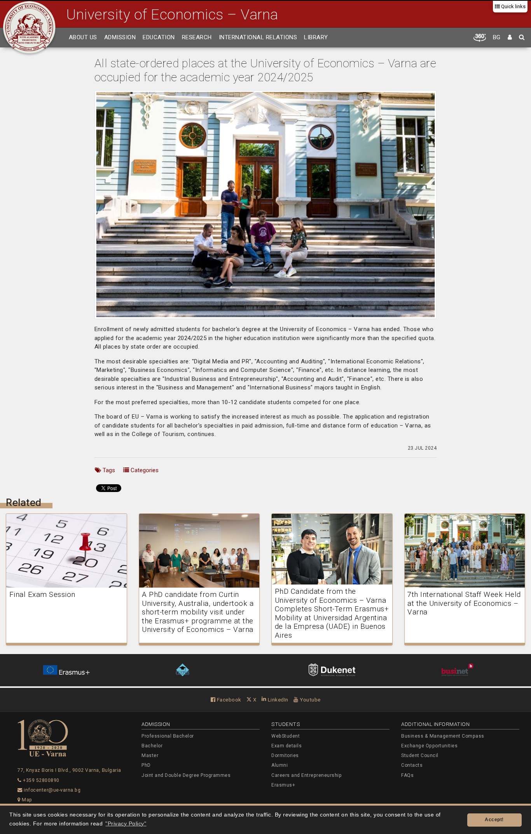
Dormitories (285, 755)
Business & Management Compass (442, 736)
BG (497, 37)
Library (316, 37)
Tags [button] (108, 470)
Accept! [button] (494, 819)
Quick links (513, 6)
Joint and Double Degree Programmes (186, 775)
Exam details (286, 746)
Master (149, 755)
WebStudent (285, 736)
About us (83, 37)
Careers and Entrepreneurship (306, 775)
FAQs (407, 775)
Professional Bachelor (167, 736)
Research (197, 37)
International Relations (258, 37)
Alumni (279, 765)
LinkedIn (277, 699)
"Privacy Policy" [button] (125, 824)
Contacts (412, 765)
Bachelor (151, 746)
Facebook (228, 699)
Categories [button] (144, 470)
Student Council (419, 755)
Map (26, 800)
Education (159, 37)
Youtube (310, 699)
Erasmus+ (283, 785)
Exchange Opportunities (429, 746)
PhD (146, 765)
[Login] (510, 37)
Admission (120, 37)
